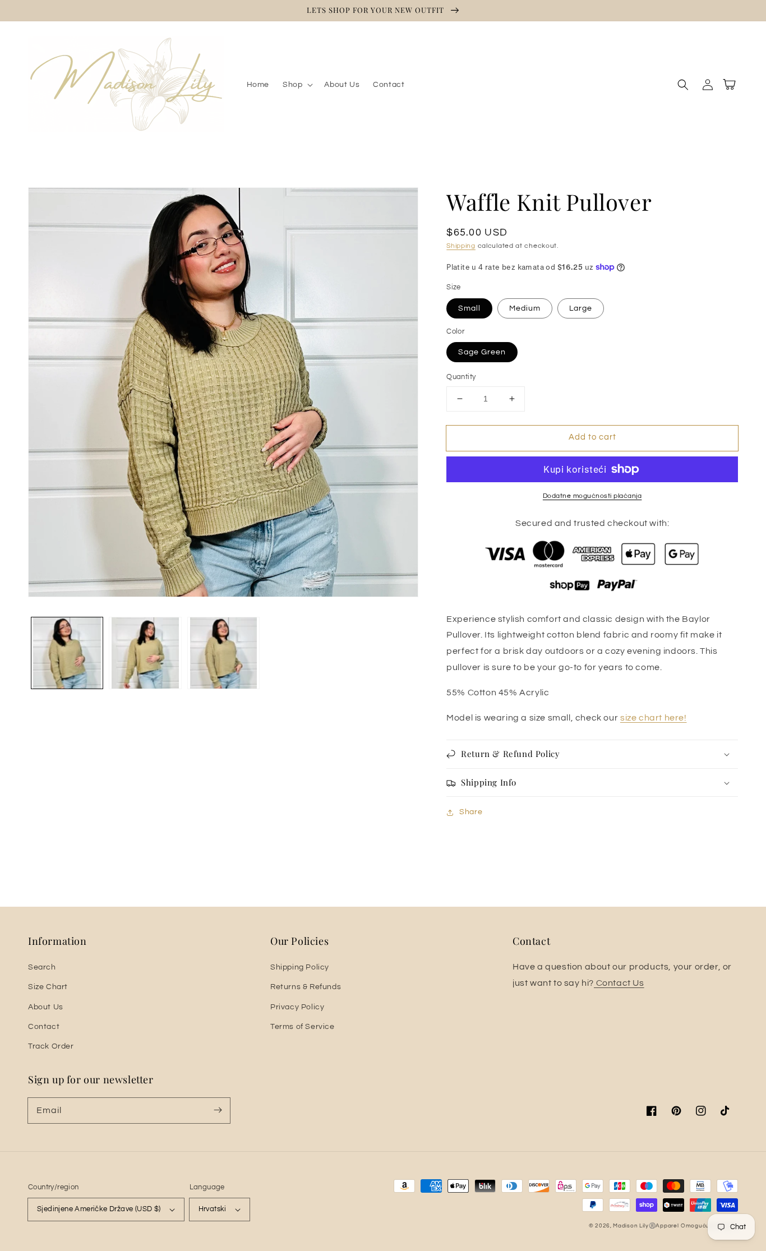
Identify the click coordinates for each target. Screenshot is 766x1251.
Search (42, 967)
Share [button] (470, 812)
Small (469, 308)
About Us (45, 1007)
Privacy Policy (297, 1007)
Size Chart (48, 987)
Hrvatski (213, 1209)
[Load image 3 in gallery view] (223, 653)
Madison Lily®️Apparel (646, 1226)
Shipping (461, 246)
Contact (43, 1027)
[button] (296, 84)
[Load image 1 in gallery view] (67, 653)
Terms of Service (302, 1027)
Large (580, 308)
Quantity (461, 377)
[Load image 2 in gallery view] (145, 653)
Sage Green (482, 352)
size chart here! (653, 717)
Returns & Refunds (305, 987)
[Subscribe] (217, 1110)
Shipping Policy (299, 967)
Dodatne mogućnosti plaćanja (592, 496)
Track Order (51, 1046)
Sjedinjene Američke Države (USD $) (99, 1209)
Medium (525, 308)
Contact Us (619, 982)
